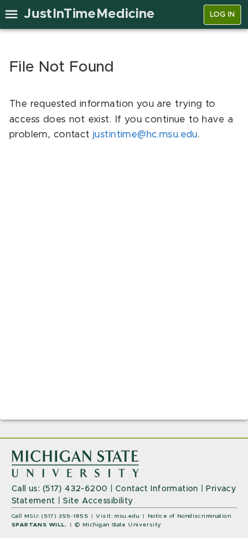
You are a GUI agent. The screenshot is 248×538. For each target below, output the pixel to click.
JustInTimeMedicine (89, 14)
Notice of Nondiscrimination (189, 516)
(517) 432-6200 (75, 489)
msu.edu (127, 516)
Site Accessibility (98, 501)
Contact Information (156, 489)
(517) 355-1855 (65, 516)
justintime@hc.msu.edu (145, 134)
